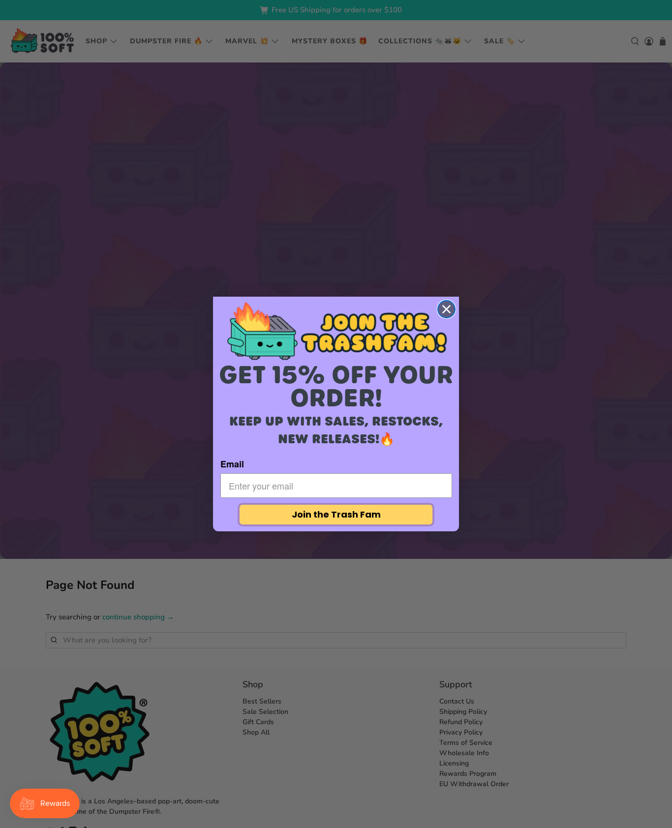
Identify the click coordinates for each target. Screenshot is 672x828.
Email (232, 464)
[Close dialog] (446, 309)
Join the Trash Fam (336, 514)
